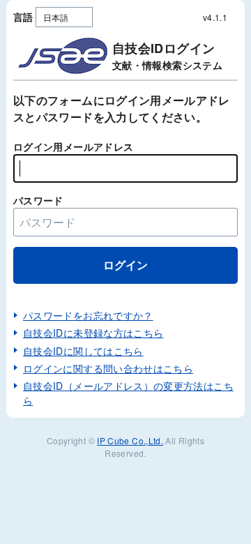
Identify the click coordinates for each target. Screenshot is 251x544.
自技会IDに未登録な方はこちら (93, 333)
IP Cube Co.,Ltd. (130, 440)
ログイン (125, 265)
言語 (23, 17)
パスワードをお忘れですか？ (88, 315)
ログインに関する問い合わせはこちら (108, 368)
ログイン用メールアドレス (73, 146)
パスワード (38, 200)
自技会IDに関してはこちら (83, 351)
